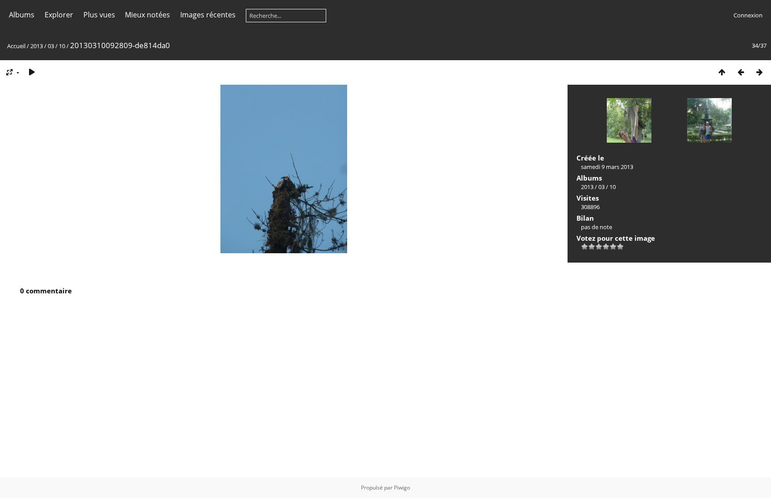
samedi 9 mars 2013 (607, 167)
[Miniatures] (722, 72)
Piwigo (402, 487)
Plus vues (99, 15)
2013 (36, 46)
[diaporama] (31, 72)
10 (62, 46)
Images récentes (208, 15)
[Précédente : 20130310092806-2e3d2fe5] (740, 72)
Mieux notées (147, 15)
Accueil (16, 46)
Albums (21, 15)
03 (51, 46)
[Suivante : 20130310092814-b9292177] (759, 72)
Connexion (748, 15)
